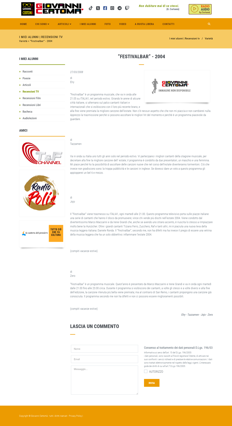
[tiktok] (90, 8)
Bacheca (27, 111)
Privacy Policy (75, 415)
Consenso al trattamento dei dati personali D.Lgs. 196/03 (178, 347)
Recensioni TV (31, 91)
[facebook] (105, 8)
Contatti (168, 24)
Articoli (64, 24)
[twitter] (98, 8)
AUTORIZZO (156, 371)
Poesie (26, 78)
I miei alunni (88, 24)
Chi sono (41, 24)
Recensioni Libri (32, 105)
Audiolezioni (30, 118)
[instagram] (112, 8)
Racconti (28, 71)
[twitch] (127, 8)
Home (23, 24)
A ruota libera (144, 24)
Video (122, 24)
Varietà (209, 38)
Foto (108, 24)
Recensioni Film (32, 98)
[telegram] (119, 8)
